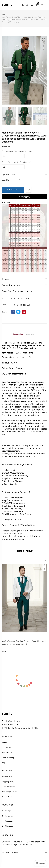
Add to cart (12, 190)
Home (4, 15)
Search (4, 742)
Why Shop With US (9, 792)
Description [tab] (18, 334)
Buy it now (24, 197)
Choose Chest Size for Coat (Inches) (17, 151)
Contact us (6, 747)
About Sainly (7, 752)
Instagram (9, 816)
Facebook (9, 821)
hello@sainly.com (12, 721)
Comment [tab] (30, 334)
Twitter (8, 811)
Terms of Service (8, 787)
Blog (3, 763)
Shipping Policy (8, 782)
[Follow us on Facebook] (13, 312)
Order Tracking (8, 757)
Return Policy (7, 797)
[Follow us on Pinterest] (24, 312)
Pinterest (9, 826)
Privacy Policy (7, 777)
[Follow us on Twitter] (18, 312)
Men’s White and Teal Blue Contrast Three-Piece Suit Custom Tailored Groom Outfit (24, 642)
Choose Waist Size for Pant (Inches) (16, 162)
